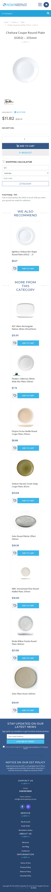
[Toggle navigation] (40, 4)
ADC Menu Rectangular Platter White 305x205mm (24, 328)
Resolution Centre (25, 830)
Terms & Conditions (33, 747)
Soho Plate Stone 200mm (23, 694)
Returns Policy (25, 871)
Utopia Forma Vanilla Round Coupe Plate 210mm (24, 433)
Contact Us (25, 850)
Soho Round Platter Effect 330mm (24, 538)
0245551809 (25, 791)
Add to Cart (27, 146)
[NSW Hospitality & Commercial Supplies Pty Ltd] (15, 4)
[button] (25, 153)
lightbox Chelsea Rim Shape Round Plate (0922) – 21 (24, 253)
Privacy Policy (25, 867)
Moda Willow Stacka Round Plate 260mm (24, 643)
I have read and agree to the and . (26, 747)
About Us (25, 842)
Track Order (25, 825)
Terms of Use (26, 863)
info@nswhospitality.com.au (25, 799)
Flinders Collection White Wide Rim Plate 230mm (23, 380)
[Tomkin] (8, 102)
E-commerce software (25, 887)
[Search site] (48, 13)
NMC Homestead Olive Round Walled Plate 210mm (25, 590)
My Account (25, 821)
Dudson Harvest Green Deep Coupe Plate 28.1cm (25, 485)
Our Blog (25, 846)
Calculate (26, 183)
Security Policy (25, 875)
